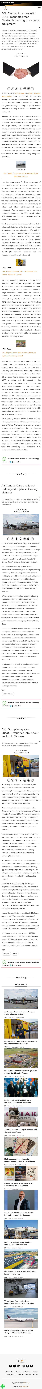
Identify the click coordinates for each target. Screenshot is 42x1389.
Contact (35, 1372)
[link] (32, 88)
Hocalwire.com (24, 1386)
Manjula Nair (7, 1189)
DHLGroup (6, 953)
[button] (21, 28)
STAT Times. (26, 1383)
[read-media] (20, 164)
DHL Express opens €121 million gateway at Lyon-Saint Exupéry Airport (19, 354)
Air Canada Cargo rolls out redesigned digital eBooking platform (21, 175)
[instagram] (23, 1366)
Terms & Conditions (24, 1375)
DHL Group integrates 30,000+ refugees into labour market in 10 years (19, 273)
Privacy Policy (10, 1375)
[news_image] (21, 999)
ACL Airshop (19, 93)
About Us (9, 1372)
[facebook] (8, 88)
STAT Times (7, 1017)
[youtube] (27, 1366)
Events (35, 1375)
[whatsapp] (16, 88)
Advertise (18, 1372)
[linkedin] (18, 1366)
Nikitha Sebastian (9, 1165)
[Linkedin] (20, 88)
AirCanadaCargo (8, 694)
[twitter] (12, 88)
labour (15, 953)
